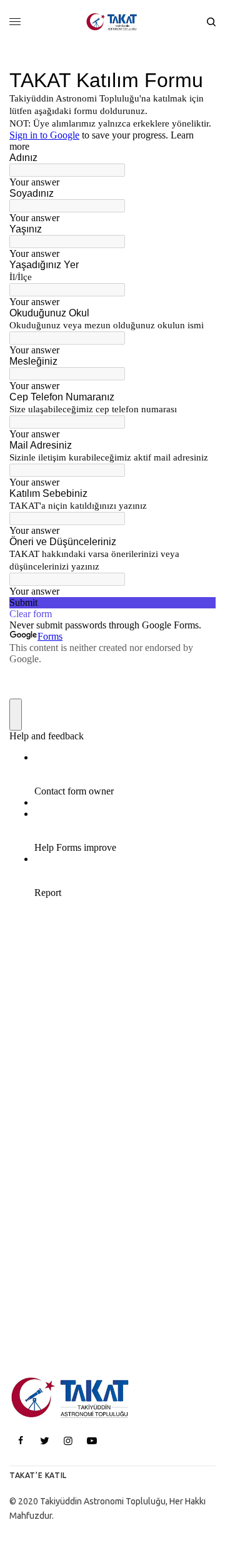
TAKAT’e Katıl (38, 1475)
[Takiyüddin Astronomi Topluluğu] (112, 22)
